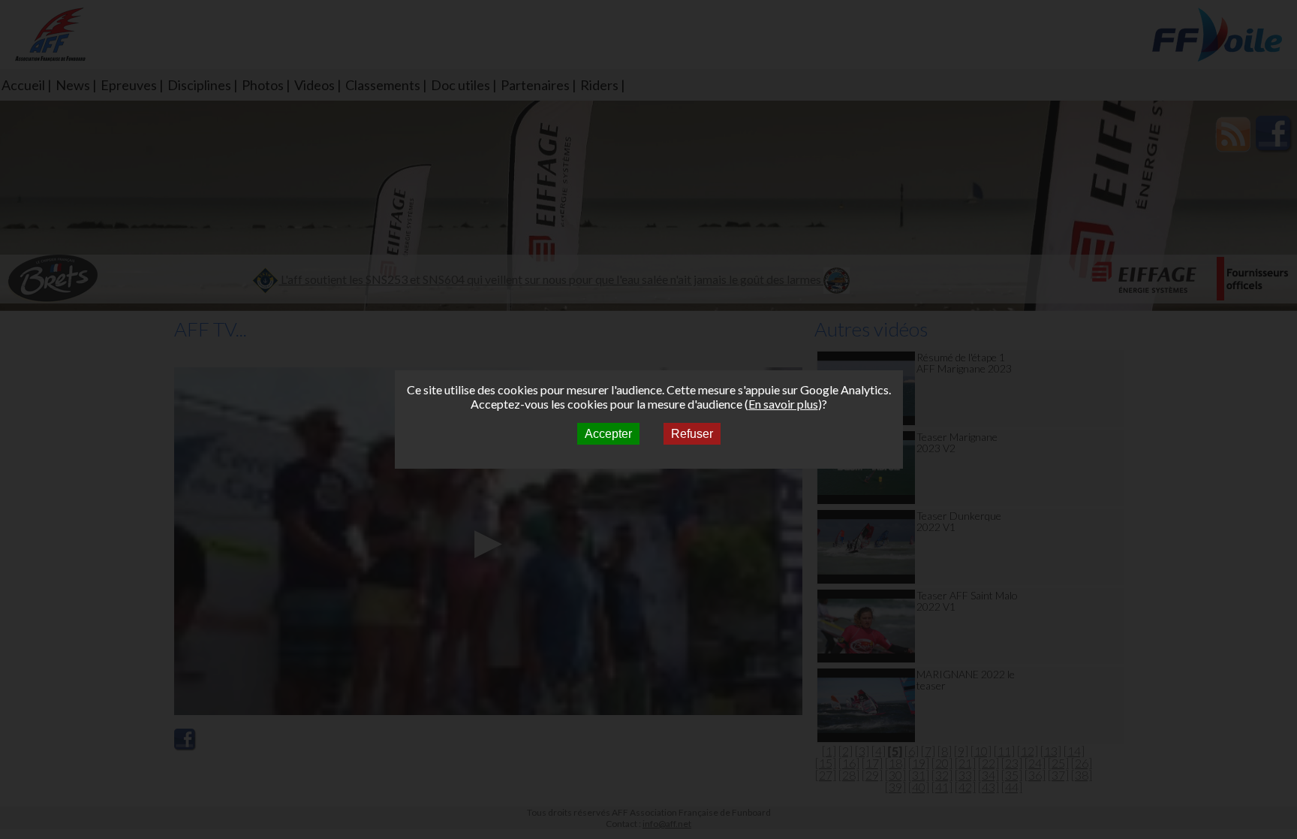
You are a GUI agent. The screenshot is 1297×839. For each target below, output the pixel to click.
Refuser (692, 433)
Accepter (608, 433)
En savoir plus (783, 404)
